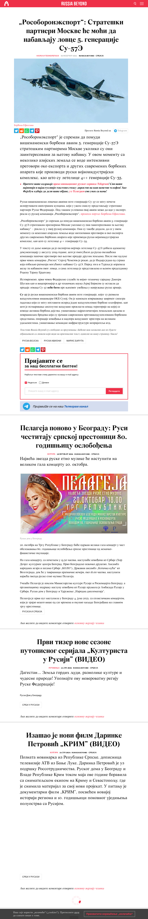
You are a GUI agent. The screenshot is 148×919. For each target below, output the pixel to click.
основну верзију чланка (89, 623)
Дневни (45, 382)
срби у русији (30, 705)
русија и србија (32, 611)
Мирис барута (75, 340)
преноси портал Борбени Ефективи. (103, 214)
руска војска (30, 340)
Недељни (32, 382)
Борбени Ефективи (24, 125)
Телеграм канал (76, 406)
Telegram (122, 131)
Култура (51, 454)
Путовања (54, 668)
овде (76, 912)
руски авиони (52, 340)
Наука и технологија (48, 56)
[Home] (6, 3)
